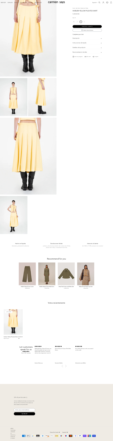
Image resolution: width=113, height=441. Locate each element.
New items (78, 8)
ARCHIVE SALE (38, 2)
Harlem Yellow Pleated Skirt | (11, 337)
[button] (63, 366)
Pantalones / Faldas (84, 8)
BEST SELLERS (23, 2)
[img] (26, 351)
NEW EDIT (3, 2)
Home (74, 8)
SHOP (15, 2)
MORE (30, 2)
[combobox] (55, 432)
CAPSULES (10, 2)
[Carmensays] (56, 2)
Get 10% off (24, 414)
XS (73, 21)
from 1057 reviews (26, 353)
